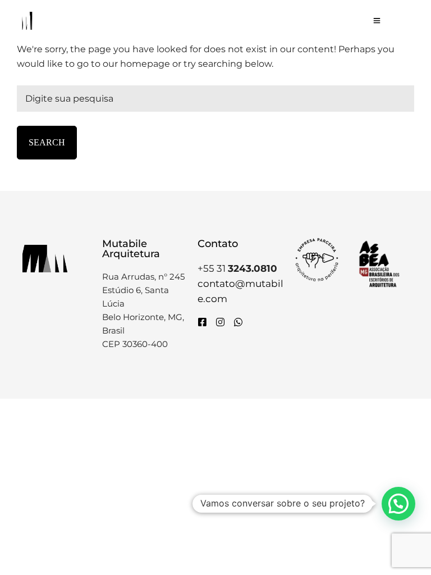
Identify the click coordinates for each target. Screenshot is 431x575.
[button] (398, 504)
